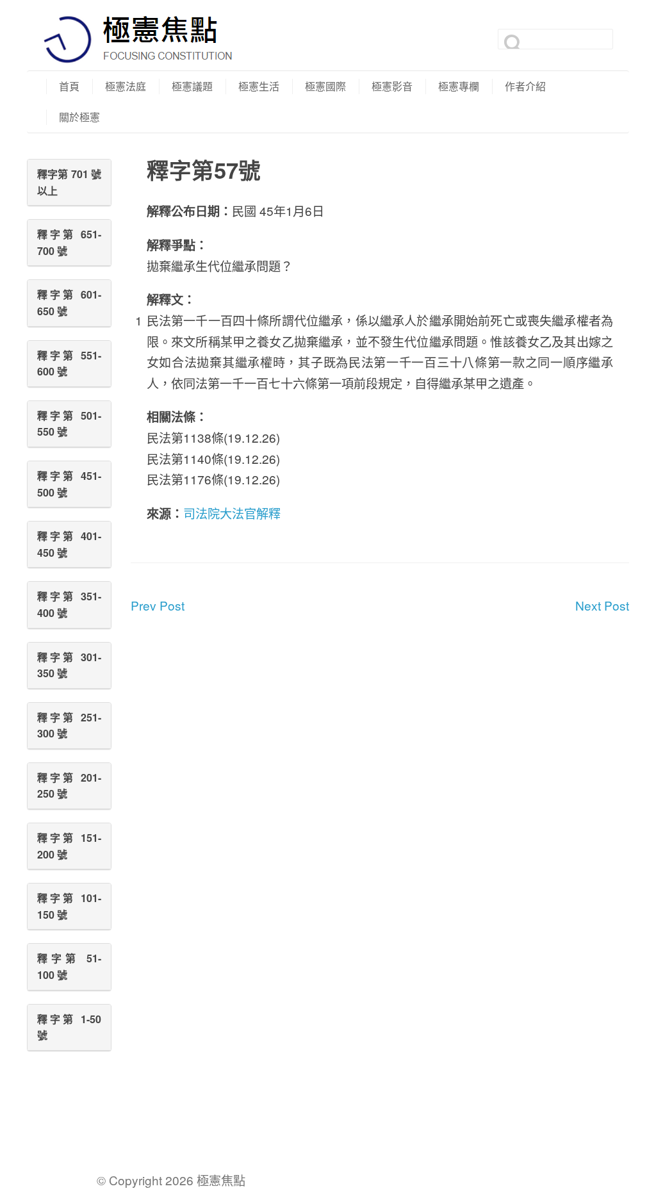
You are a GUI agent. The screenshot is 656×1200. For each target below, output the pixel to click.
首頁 (69, 86)
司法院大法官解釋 (232, 513)
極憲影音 (392, 86)
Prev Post (157, 605)
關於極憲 (79, 117)
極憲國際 (325, 86)
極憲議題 (192, 86)
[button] (69, 182)
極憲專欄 (458, 86)
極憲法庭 (125, 86)
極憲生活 (258, 86)
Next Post (602, 605)
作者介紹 (525, 86)
